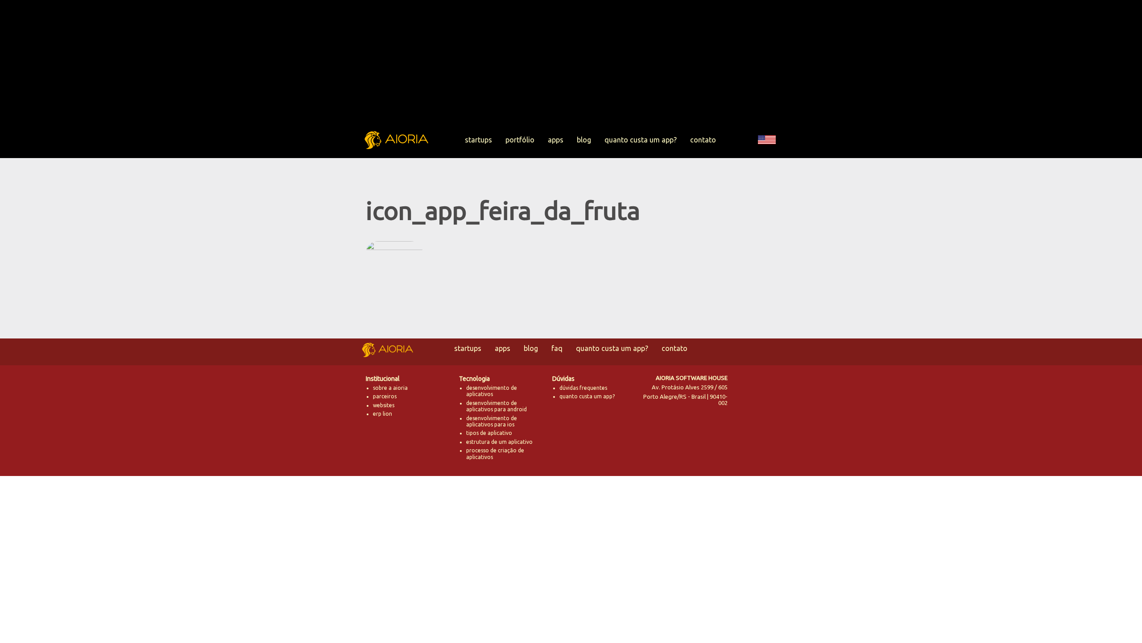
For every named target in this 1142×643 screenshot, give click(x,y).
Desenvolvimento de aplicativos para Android (496, 406)
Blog (584, 140)
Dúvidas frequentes (583, 388)
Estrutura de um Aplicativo (499, 442)
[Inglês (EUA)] (767, 153)
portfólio (519, 140)
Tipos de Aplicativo (489, 433)
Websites (383, 405)
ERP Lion (382, 414)
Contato (703, 140)
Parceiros (385, 396)
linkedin (745, 409)
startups (478, 140)
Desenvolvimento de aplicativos (491, 391)
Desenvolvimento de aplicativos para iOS (491, 421)
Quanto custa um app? (640, 140)
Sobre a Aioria (390, 388)
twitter (745, 387)
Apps (555, 140)
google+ (768, 409)
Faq (557, 348)
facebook (768, 387)
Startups (467, 348)
